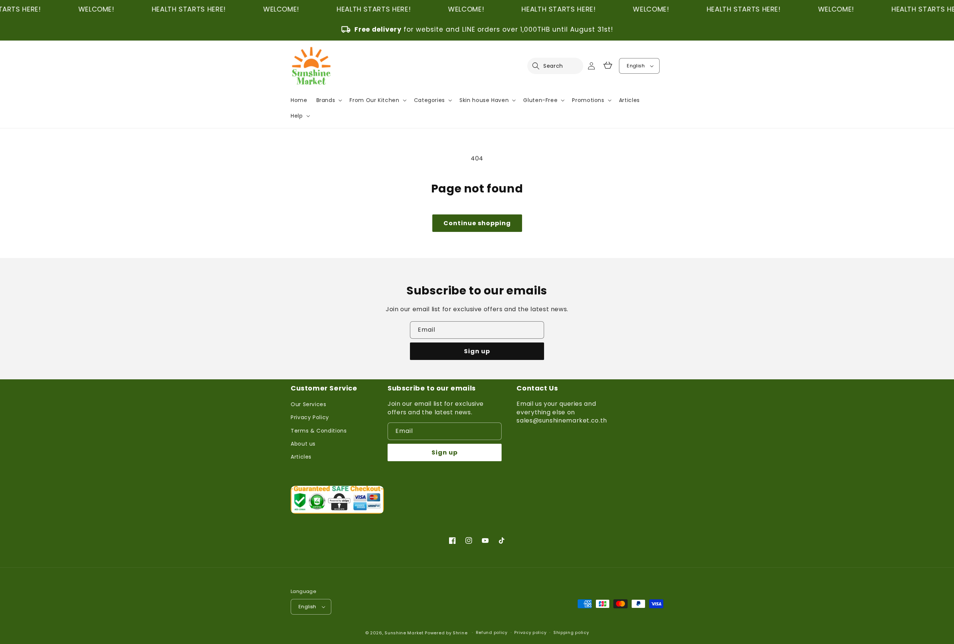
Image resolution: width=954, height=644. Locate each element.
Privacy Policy (310, 417)
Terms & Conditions (319, 430)
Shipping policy (571, 632)
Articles (301, 456)
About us (303, 443)
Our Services (308, 404)
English (636, 65)
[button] (540, 66)
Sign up (477, 351)
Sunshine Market (404, 633)
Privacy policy (530, 632)
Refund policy (492, 632)
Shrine (460, 633)
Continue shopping (477, 223)
